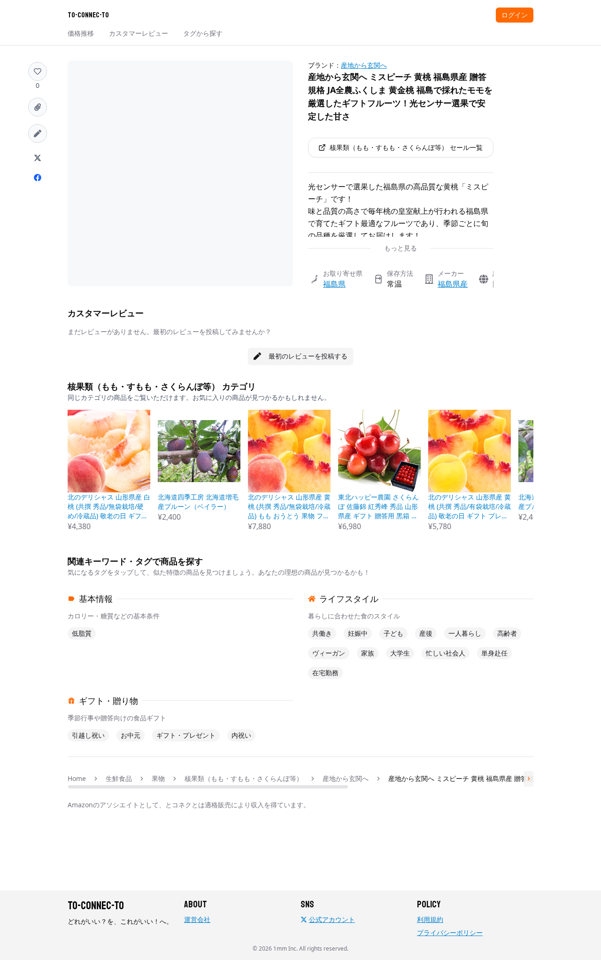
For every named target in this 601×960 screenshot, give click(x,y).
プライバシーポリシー (450, 932)
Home (77, 778)
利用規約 (430, 919)
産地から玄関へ (364, 65)
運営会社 (197, 919)
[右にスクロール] (528, 778)
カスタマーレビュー (138, 33)
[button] (37, 71)
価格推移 (81, 33)
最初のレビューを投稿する (308, 355)
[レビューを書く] (37, 133)
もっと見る (400, 247)
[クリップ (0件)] (37, 107)
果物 (158, 778)
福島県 (334, 284)
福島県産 (453, 284)
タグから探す (203, 33)
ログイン (514, 14)
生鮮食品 (119, 778)
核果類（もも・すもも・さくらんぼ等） (244, 778)
